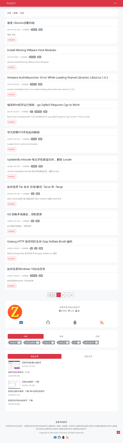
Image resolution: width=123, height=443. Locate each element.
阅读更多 (11, 40)
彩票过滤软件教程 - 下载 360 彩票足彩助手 (26, 391)
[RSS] (101, 322)
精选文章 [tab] (34, 356)
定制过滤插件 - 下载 (30, 381)
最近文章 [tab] (88, 356)
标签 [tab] (61, 336)
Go (32, 112)
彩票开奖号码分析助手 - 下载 (20, 400)
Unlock (34, 139)
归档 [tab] (97, 336)
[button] (67, 295)
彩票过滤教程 (31, 342)
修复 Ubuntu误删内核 (21, 23)
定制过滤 (63, 342)
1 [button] (58, 294)
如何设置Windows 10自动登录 (26, 269)
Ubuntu (34, 29)
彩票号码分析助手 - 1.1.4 (18, 372)
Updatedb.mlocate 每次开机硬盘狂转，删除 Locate (39, 159)
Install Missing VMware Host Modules (31, 50)
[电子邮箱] (21, 322)
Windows (38, 112)
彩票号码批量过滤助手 (31, 362)
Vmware (32, 57)
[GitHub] (48, 322)
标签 (16, 13)
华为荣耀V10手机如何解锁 (23, 132)
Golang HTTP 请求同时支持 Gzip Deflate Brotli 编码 (39, 241)
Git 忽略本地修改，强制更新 (24, 214)
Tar (33, 194)
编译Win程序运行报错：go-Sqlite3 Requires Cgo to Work (43, 105)
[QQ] (75, 322)
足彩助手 (48, 342)
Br (31, 248)
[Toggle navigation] (115, 3)
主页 (9, 13)
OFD (76, 342)
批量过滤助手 (90, 342)
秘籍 (40, 29)
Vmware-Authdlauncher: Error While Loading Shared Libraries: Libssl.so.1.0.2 (57, 77)
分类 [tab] (26, 336)
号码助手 (11, 3)
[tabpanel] (61, 343)
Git (33, 221)
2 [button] (62, 294)
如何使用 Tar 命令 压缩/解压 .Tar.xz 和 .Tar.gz (35, 187)
